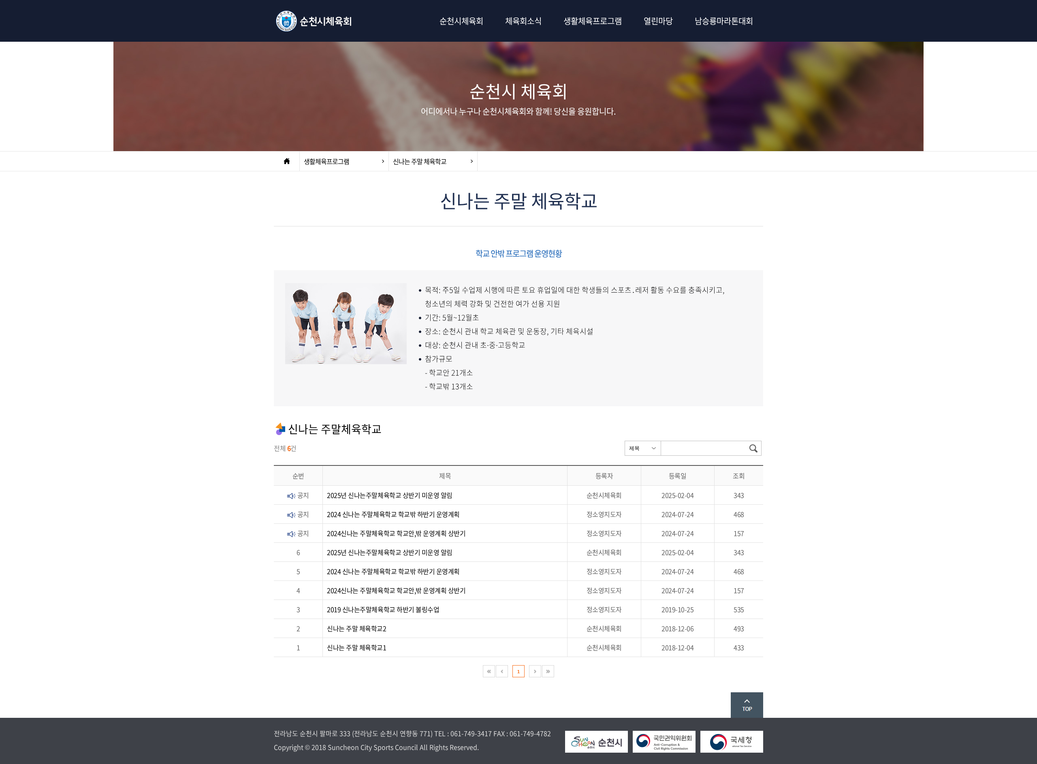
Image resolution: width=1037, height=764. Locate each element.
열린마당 (658, 21)
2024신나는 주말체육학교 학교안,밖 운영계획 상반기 (396, 533)
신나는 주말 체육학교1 (356, 647)
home (286, 161)
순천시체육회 (314, 21)
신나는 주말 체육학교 (419, 161)
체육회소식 (523, 21)
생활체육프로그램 (592, 21)
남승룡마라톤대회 (724, 21)
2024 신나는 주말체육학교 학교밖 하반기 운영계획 (393, 514)
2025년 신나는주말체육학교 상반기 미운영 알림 (389, 495)
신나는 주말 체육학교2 (356, 628)
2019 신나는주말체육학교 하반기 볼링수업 (383, 609)
